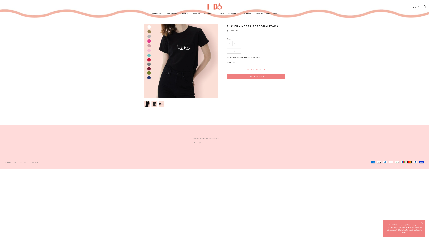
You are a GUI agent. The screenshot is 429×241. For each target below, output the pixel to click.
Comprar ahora (256, 76)
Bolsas (185, 14)
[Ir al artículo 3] (161, 104)
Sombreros (172, 14)
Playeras (220, 14)
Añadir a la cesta (256, 70)
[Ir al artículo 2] (154, 104)
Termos (196, 14)
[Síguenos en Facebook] (194, 143)
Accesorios (157, 14)
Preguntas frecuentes (266, 14)
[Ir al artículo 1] (147, 104)
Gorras (207, 14)
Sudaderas (233, 14)
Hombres (247, 14)
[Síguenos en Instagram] (200, 143)
